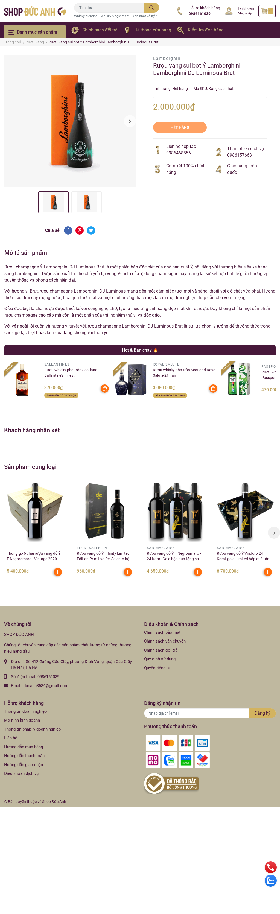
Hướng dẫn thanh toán (24, 755)
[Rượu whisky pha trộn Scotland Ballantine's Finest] (22, 380)
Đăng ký (262, 713)
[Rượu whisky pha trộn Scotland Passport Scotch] (239, 379)
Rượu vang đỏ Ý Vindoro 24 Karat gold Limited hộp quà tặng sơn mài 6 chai (244, 558)
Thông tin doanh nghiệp (25, 711)
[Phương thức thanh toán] (177, 751)
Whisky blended (85, 16)
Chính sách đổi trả (100, 30)
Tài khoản (246, 8)
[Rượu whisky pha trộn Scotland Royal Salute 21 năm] (131, 380)
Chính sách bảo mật (162, 632)
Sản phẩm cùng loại (30, 466)
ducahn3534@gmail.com (46, 685)
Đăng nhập (245, 13)
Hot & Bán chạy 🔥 (140, 350)
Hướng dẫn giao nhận (23, 764)
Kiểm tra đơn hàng (206, 30)
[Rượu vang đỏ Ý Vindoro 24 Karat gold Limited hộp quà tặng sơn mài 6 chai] (245, 511)
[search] (151, 8)
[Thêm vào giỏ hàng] (58, 572)
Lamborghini (167, 58)
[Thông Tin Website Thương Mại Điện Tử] (171, 783)
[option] (70, 121)
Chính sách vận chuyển (165, 641)
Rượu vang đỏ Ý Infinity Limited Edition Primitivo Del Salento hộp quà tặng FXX (104, 558)
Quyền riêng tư (157, 667)
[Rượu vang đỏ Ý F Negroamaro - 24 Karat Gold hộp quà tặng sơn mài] (175, 511)
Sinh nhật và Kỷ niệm (147, 16)
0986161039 (200, 13)
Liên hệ (10, 737)
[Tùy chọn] (105, 388)
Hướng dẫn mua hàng (23, 746)
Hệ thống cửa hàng (152, 30)
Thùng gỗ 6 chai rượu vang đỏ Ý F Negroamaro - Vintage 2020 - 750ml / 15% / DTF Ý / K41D (33, 558)
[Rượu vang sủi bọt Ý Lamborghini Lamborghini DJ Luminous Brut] (70, 121)
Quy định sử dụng (160, 658)
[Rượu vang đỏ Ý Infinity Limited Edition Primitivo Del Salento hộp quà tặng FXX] (105, 511)
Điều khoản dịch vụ (21, 773)
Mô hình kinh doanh (22, 720)
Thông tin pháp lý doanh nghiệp (32, 729)
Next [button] (130, 121)
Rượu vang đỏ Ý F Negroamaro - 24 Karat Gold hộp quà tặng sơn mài (174, 558)
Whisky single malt (115, 16)
